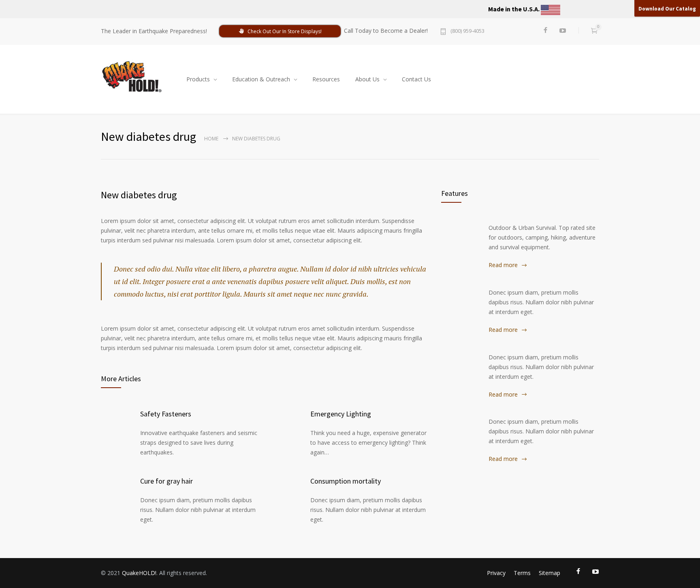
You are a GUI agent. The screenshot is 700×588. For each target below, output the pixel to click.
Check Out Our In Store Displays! (285, 31)
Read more (503, 265)
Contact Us (416, 79)
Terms (522, 573)
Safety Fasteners (165, 413)
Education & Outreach (261, 79)
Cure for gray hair (166, 481)
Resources (326, 79)
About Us (367, 79)
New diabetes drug (139, 195)
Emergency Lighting (340, 413)
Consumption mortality (345, 481)
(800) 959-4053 (467, 31)
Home (211, 138)
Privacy (496, 573)
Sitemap (549, 573)
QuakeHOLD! (139, 573)
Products (198, 79)
